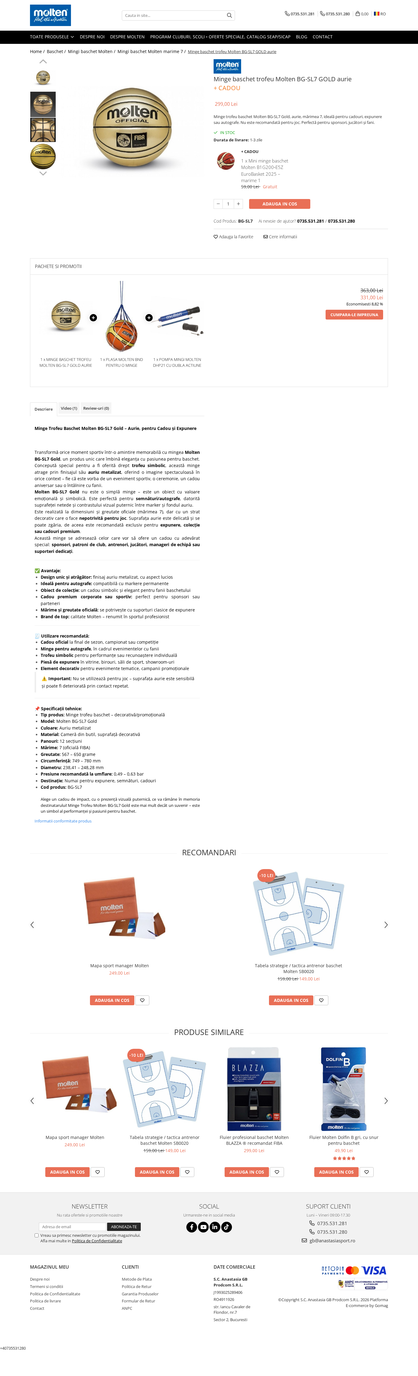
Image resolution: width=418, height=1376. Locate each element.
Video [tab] (69, 408)
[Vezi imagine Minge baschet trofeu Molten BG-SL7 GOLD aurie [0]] (43, 78)
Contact (323, 37)
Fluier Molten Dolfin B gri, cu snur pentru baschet (344, 1140)
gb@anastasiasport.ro (331, 1240)
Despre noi (92, 37)
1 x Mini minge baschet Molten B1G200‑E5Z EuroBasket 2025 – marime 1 (264, 170)
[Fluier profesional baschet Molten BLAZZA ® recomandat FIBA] (254, 1089)
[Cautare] (229, 15)
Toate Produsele (50, 37)
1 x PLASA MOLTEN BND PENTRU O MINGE (121, 362)
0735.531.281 (331, 1223)
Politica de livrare (45, 1301)
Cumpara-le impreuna (354, 314)
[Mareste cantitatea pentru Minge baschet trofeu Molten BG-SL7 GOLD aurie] (238, 204)
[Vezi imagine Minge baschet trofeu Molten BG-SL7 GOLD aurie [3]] (43, 156)
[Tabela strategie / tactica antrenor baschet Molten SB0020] (299, 914)
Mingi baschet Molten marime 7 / (152, 51)
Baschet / (57, 51)
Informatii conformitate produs (63, 821)
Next (43, 173)
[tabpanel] (131, 132)
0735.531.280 (331, 1232)
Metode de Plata (137, 1279)
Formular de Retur (138, 1301)
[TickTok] (226, 1227)
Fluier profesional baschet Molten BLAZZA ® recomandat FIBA (254, 1140)
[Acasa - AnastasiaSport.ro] (60, 15)
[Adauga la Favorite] (142, 1000)
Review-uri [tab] (96, 408)
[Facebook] (191, 1227)
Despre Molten (127, 37)
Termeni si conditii (46, 1286)
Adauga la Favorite (235, 237)
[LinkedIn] (215, 1227)
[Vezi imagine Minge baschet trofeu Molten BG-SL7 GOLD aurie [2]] (43, 130)
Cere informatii (282, 237)
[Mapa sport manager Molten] (120, 914)
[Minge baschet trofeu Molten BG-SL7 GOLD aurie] (131, 132)
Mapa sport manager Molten (119, 965)
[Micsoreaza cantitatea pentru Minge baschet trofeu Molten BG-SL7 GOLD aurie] (218, 204)
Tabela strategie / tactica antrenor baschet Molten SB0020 (298, 968)
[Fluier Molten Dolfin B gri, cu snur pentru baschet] (344, 1089)
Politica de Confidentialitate (97, 1241)
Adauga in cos (280, 204)
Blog (301, 37)
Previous (43, 62)
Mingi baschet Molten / (92, 51)
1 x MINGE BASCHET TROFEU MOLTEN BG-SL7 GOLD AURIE (65, 362)
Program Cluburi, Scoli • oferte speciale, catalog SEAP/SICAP (220, 37)
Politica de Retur (136, 1286)
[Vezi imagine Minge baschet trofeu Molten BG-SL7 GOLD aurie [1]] (43, 104)
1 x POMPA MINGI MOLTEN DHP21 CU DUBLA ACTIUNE (177, 362)
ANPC (127, 1308)
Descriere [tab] (44, 409)
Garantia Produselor (140, 1294)
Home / (38, 51)
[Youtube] (203, 1227)
